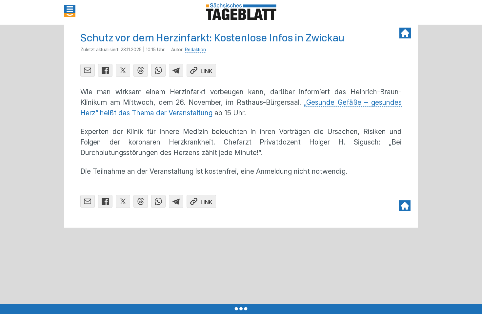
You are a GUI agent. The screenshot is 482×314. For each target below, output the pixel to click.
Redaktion (195, 49)
